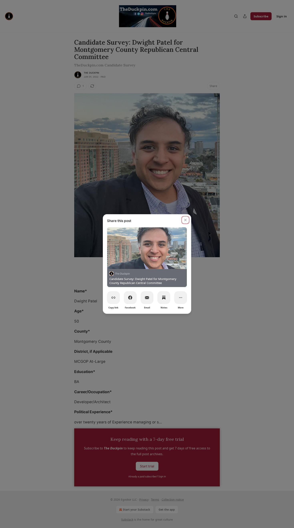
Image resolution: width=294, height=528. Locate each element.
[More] (180, 297)
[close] (185, 220)
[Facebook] (130, 297)
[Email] (147, 297)
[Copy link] (113, 297)
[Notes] (163, 297)
